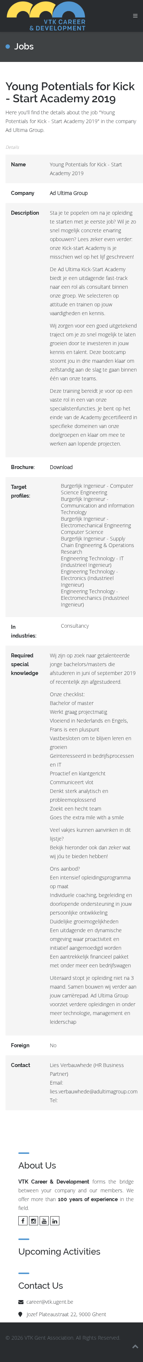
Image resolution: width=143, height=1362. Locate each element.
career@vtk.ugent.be (49, 1301)
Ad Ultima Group (69, 192)
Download (61, 467)
